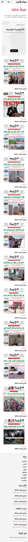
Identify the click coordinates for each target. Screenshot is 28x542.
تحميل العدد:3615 (21, 121)
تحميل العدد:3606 (21, 416)
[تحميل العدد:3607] (14, 366)
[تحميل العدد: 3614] (14, 137)
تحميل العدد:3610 (21, 285)
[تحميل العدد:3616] (14, 71)
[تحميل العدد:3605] (14, 431)
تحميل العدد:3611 (21, 252)
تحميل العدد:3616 (21, 89)
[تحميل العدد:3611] (14, 235)
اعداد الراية (24, 86)
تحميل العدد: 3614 (20, 154)
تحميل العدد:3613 (21, 187)
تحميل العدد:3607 (21, 383)
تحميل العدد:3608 (21, 350)
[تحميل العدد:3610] (14, 268)
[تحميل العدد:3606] (14, 399)
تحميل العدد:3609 (21, 318)
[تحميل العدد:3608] (14, 333)
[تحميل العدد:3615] (14, 104)
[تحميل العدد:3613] (14, 170)
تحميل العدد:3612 (21, 220)
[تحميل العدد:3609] (14, 300)
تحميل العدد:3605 (21, 449)
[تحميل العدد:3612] (14, 202)
